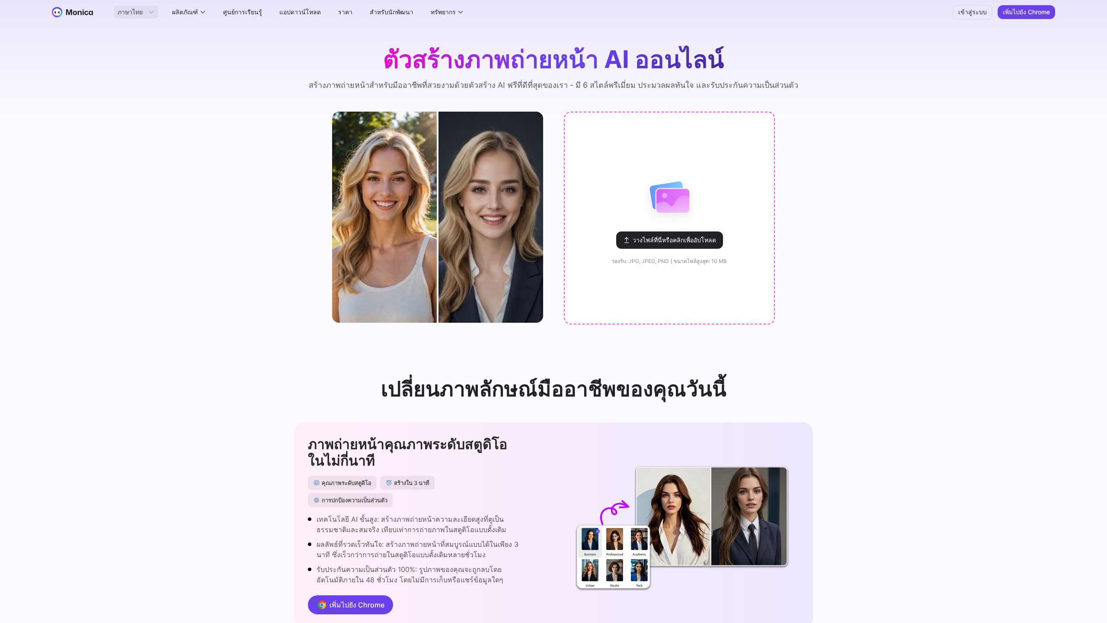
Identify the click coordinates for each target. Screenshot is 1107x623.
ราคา (345, 12)
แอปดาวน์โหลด (300, 12)
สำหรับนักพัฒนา (391, 12)
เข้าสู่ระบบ (972, 12)
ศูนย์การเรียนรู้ (242, 12)
